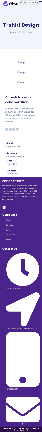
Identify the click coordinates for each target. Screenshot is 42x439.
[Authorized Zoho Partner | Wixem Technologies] (11, 3)
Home (13, 32)
